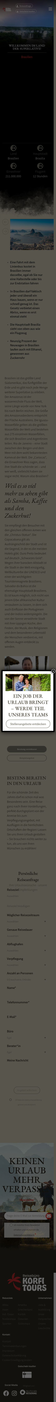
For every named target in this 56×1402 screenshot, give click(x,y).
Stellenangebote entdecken (28, 724)
